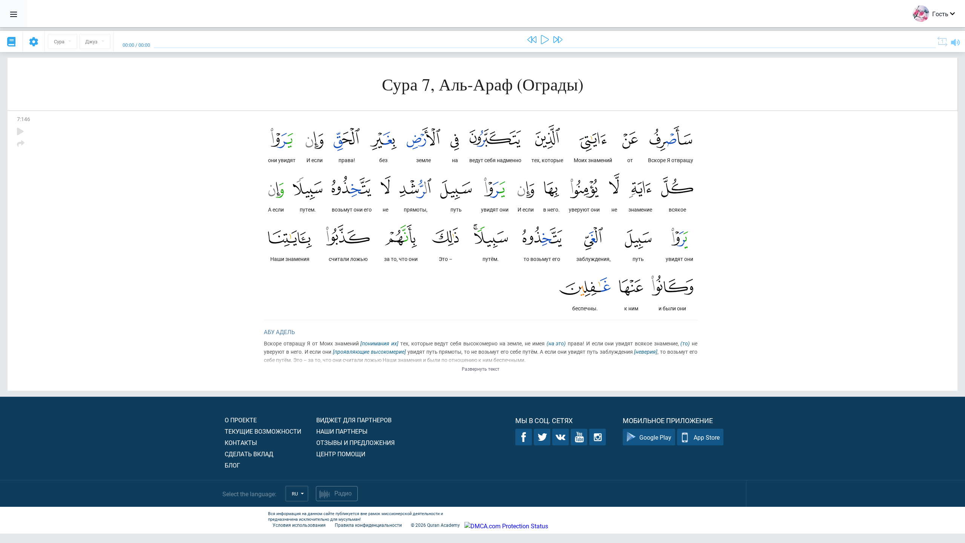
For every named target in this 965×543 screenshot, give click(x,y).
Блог (232, 465)
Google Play (655, 437)
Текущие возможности (263, 431)
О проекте (241, 420)
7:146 (23, 119)
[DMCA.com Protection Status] (506, 526)
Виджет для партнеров (354, 420)
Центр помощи (340, 454)
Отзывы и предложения (355, 442)
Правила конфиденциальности (368, 525)
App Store (707, 437)
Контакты (241, 442)
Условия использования (299, 525)
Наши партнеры (342, 431)
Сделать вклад (249, 454)
